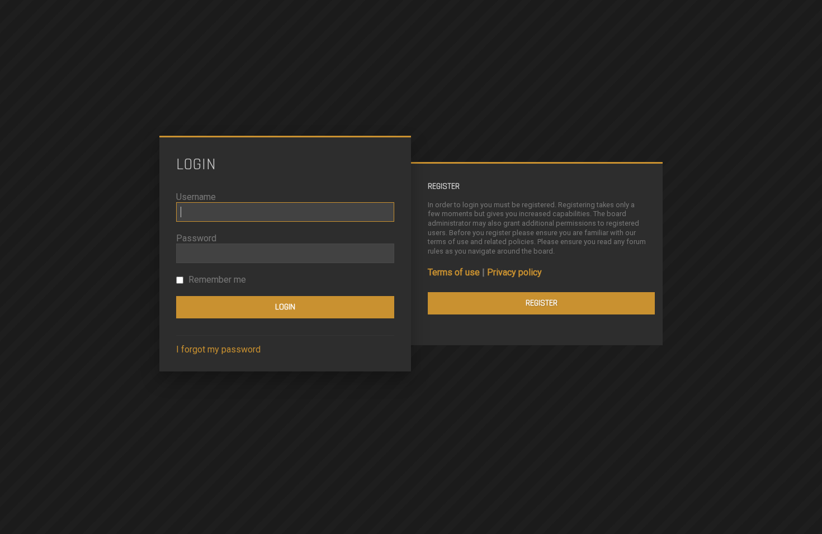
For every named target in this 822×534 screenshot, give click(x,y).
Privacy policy (514, 272)
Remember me (216, 279)
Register (542, 303)
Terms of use (454, 272)
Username (196, 197)
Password (196, 238)
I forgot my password (218, 349)
